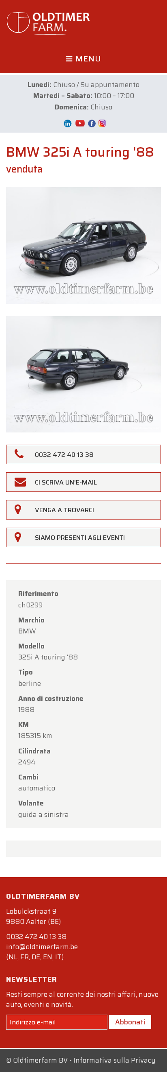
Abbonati (130, 1022)
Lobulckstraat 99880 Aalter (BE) (33, 916)
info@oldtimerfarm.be (42, 946)
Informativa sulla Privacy (114, 1060)
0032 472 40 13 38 (36, 936)
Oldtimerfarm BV (40, 1060)
